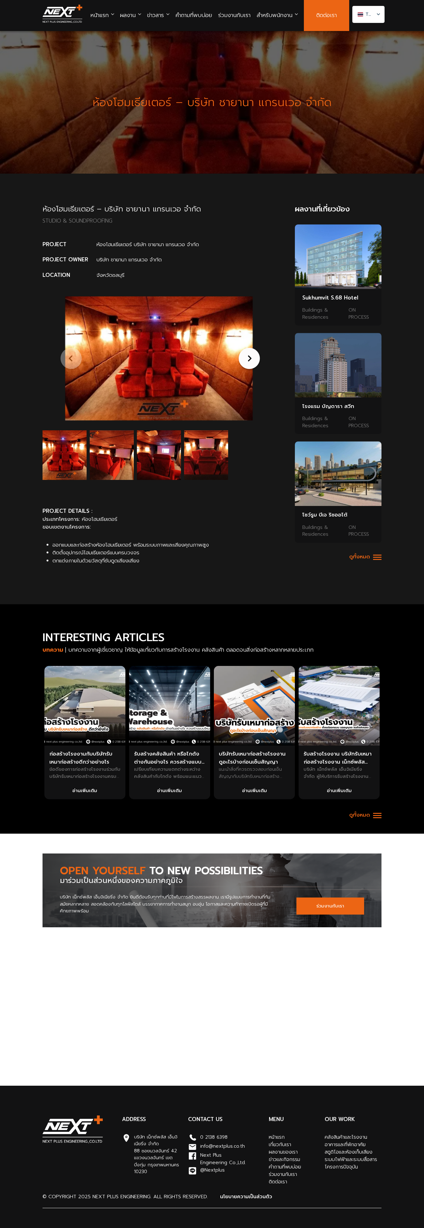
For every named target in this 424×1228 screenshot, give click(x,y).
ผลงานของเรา (283, 1152)
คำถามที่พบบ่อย (193, 15)
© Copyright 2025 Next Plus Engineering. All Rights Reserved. (125, 1196)
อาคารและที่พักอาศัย (345, 1144)
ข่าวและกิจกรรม (284, 1159)
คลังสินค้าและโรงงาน (346, 1137)
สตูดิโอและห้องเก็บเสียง (348, 1152)
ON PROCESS (359, 314)
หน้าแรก (99, 15)
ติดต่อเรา (326, 15)
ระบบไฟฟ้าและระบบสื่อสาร (351, 1159)
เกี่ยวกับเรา (280, 1144)
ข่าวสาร (155, 15)
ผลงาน (128, 15)
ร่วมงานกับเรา (234, 15)
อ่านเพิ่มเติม (84, 790)
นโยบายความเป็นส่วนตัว (246, 1196)
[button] (248, 358)
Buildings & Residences (315, 314)
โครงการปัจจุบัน (341, 1167)
